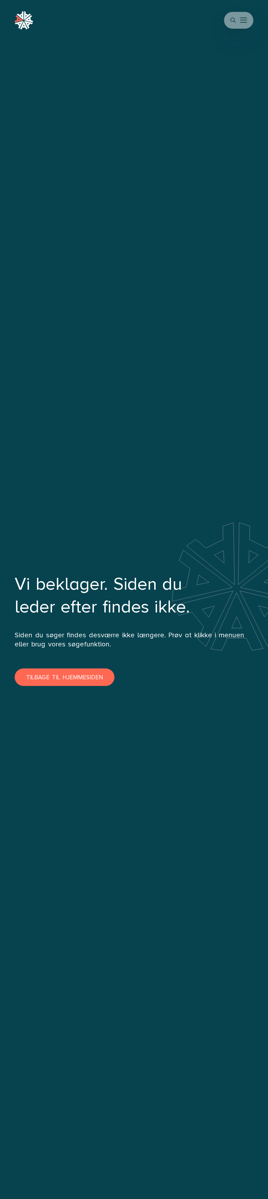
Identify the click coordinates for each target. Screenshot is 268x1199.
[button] (244, 20)
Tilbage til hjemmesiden (64, 677)
